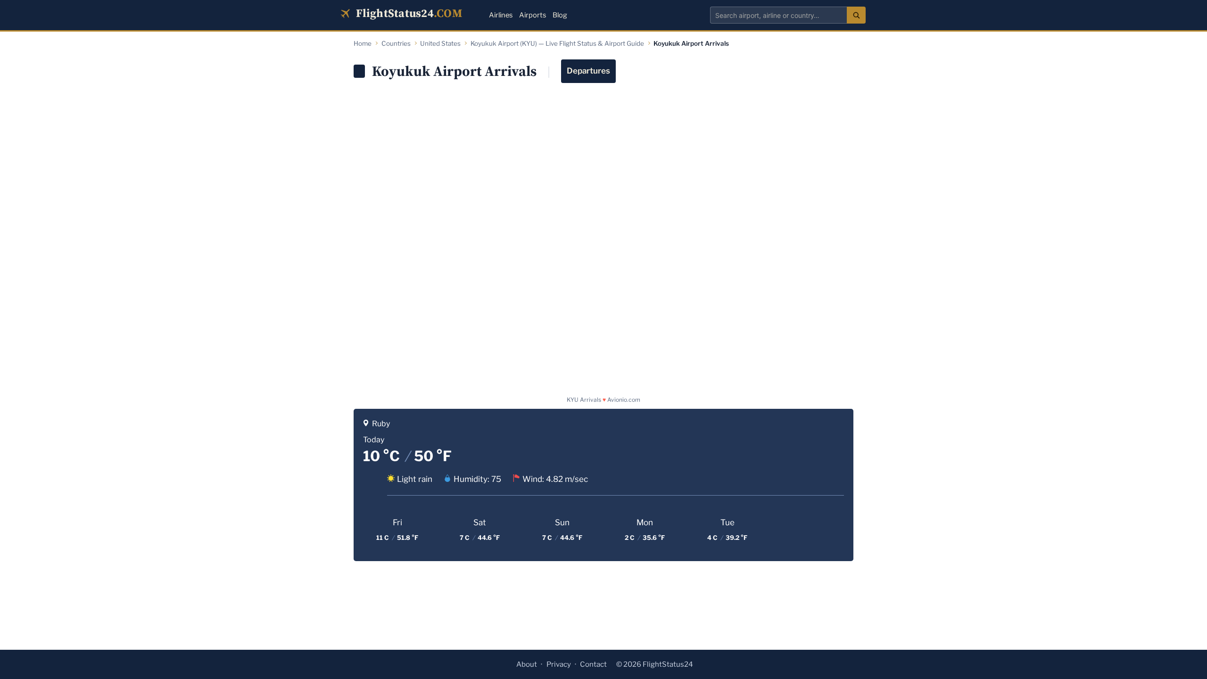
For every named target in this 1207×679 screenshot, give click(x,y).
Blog (560, 15)
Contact (593, 664)
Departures (588, 70)
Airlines (501, 15)
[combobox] (778, 15)
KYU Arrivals (584, 399)
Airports (532, 15)
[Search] (856, 15)
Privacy (558, 664)
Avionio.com (623, 399)
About (526, 664)
